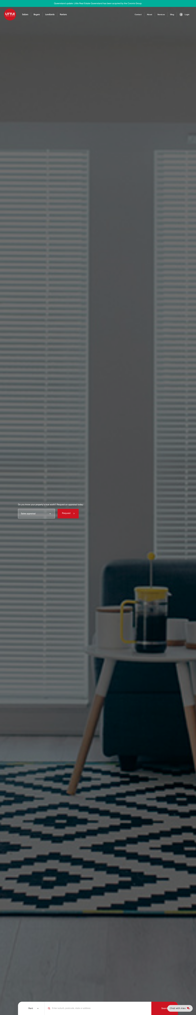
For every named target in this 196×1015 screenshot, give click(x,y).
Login (187, 14)
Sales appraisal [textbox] (28, 514)
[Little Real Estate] (10, 14)
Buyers (37, 14)
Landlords (50, 14)
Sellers (25, 14)
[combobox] (36, 513)
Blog (172, 14)
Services (161, 14)
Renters (63, 14)
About (149, 14)
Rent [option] (30, 1008)
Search (164, 1008)
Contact (138, 14)
